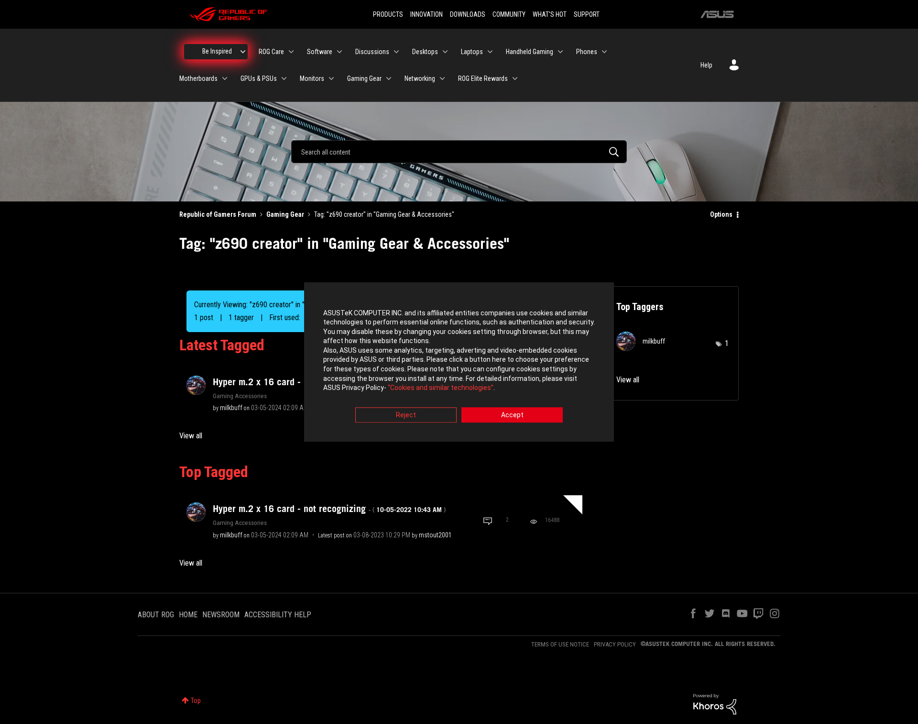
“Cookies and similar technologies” (440, 388)
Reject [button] (406, 415)
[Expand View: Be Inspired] (243, 52)
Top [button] (196, 700)
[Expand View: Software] (339, 51)
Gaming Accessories (240, 396)
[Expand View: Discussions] (396, 51)
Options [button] (721, 214)
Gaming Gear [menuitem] (364, 78)
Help (706, 65)
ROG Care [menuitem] (271, 52)
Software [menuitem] (319, 52)
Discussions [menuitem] (372, 52)
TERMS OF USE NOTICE (560, 644)
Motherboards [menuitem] (198, 78)
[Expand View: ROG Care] (291, 51)
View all (190, 435)
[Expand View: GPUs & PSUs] (284, 78)
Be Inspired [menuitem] (217, 51)
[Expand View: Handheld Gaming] (560, 51)
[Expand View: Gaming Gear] (388, 78)
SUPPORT (587, 14)
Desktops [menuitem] (425, 52)
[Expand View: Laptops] (490, 51)
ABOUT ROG (156, 614)
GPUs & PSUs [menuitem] (258, 78)
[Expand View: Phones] (604, 51)
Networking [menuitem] (419, 78)
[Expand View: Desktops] (445, 51)
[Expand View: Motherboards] (225, 78)
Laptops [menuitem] (472, 52)
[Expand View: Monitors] (331, 78)
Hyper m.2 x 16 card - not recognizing (329, 508)
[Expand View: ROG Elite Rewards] (515, 78)
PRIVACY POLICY (615, 644)
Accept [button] (512, 415)
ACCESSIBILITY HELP (277, 614)
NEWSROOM (221, 614)
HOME (188, 614)
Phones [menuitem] (586, 52)
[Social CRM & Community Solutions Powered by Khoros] (714, 703)
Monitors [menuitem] (312, 78)
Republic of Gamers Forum (217, 214)
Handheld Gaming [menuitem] (529, 52)
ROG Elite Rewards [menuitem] (483, 78)
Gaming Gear (285, 214)
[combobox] (459, 151)
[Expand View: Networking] (442, 78)
